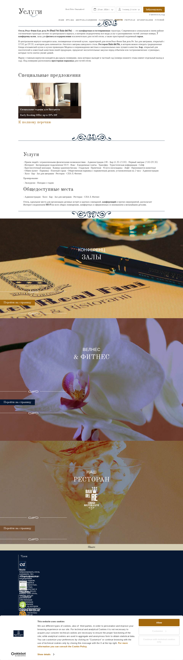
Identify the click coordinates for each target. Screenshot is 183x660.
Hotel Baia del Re (33, 15)
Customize (157, 631)
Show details (43, 654)
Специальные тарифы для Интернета (40, 110)
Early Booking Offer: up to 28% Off (38, 115)
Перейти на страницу (17, 302)
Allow (159, 622)
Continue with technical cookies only (159, 640)
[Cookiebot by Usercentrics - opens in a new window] (18, 654)
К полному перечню (34, 122)
